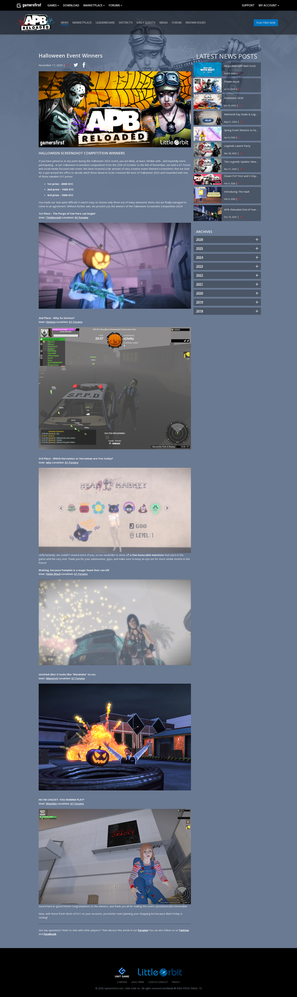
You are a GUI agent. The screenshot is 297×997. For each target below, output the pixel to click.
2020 (199, 293)
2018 (199, 311)
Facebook (50, 934)
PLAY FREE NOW (265, 22)
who (48, 462)
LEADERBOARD (105, 22)
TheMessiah (53, 217)
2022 (199, 275)
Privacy (176, 982)
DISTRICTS (126, 22)
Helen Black (53, 574)
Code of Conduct (158, 982)
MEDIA (164, 22)
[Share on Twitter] (76, 65)
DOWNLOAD (71, 5)
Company (122, 982)
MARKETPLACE (92, 5)
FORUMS (114, 5)
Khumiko (51, 803)
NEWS (64, 22)
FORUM (177, 22)
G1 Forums (75, 322)
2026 (199, 239)
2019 (199, 302)
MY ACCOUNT (268, 5)
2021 (199, 284)
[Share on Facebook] (84, 65)
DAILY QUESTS (146, 22)
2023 (199, 266)
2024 (199, 257)
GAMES (52, 5)
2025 (199, 248)
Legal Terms (137, 982)
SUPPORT (248, 5)
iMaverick (52, 678)
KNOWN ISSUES (196, 22)
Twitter (184, 930)
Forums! (143, 930)
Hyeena (51, 322)
